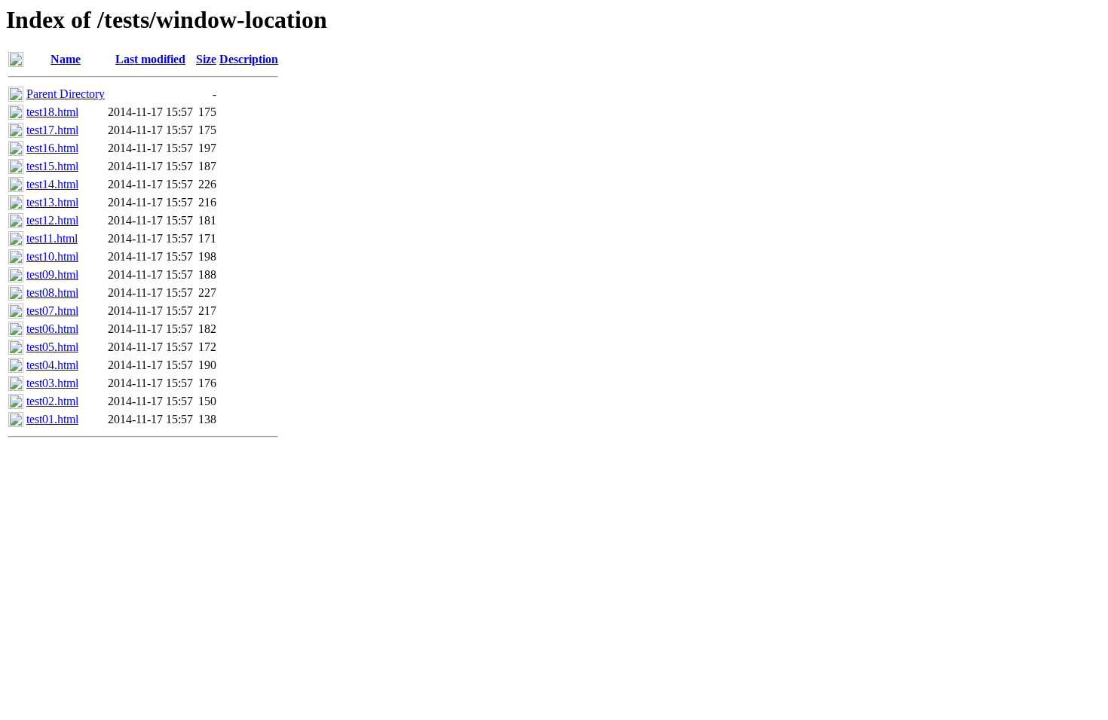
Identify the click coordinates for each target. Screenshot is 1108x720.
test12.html (52, 220)
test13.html (52, 202)
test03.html (52, 383)
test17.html (52, 130)
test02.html (52, 401)
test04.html (52, 364)
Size (206, 59)
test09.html (52, 274)
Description (248, 59)
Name (66, 59)
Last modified (150, 59)
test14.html (52, 184)
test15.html (52, 166)
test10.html (52, 256)
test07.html (52, 310)
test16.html (52, 148)
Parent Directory (65, 93)
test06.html (52, 328)
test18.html (52, 111)
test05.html (52, 346)
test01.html (52, 419)
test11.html (52, 238)
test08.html (52, 292)
